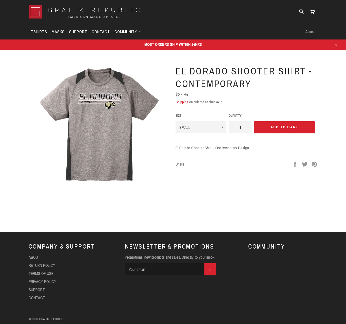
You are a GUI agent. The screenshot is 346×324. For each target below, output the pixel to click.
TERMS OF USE (41, 273)
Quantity (235, 115)
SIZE (178, 115)
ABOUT (34, 257)
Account (311, 31)
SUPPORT (37, 289)
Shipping (182, 102)
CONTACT (37, 297)
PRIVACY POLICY (42, 281)
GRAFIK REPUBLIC (51, 319)
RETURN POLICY (42, 265)
